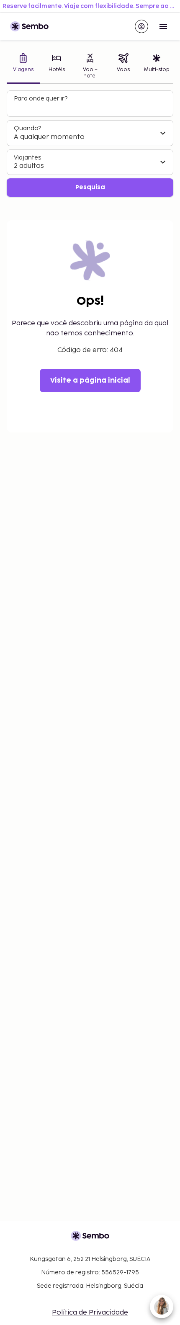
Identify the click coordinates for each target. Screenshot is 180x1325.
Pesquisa (90, 187)
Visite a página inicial (90, 380)
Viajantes (27, 157)
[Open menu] (163, 26)
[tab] (23, 67)
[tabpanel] (90, 143)
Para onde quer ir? (40, 98)
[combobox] (91, 107)
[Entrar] (141, 26)
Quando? (27, 128)
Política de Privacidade (90, 1313)
